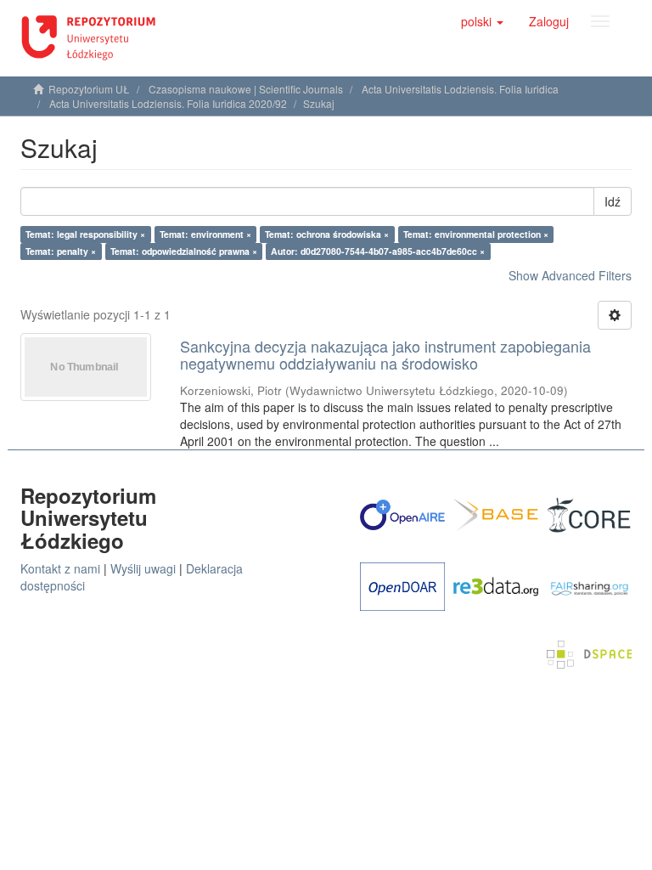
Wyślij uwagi (143, 568)
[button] (482, 21)
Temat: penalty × (60, 251)
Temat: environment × (205, 234)
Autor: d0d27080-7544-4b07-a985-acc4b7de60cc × (378, 251)
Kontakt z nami (60, 568)
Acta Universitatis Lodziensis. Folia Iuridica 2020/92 (168, 103)
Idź (612, 201)
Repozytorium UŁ (89, 89)
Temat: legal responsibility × (85, 234)
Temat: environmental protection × (475, 234)
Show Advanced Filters (570, 275)
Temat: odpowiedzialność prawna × (183, 251)
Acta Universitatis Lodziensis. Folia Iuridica (460, 89)
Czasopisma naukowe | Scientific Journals (246, 89)
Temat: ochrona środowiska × (327, 234)
